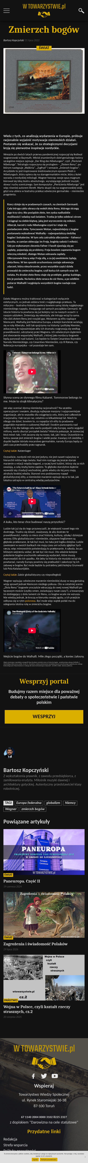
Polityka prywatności (48, 1159)
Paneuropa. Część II (21, 881)
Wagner (11, 809)
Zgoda (35, 1159)
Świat (44, 48)
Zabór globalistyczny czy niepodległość (39, 575)
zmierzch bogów (33, 809)
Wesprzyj (44, 717)
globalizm (53, 803)
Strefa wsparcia (15, 1145)
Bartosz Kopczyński (13, 40)
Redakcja (10, 1139)
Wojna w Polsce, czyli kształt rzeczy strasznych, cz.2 (36, 1009)
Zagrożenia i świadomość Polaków (35, 944)
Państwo (10, 1000)
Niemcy (70, 803)
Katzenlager (24, 451)
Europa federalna (28, 803)
